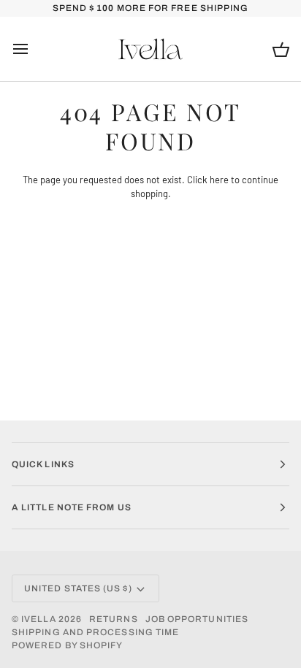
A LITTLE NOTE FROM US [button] (72, 507)
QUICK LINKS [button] (43, 464)
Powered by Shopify (67, 645)
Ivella (38, 619)
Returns (113, 619)
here (219, 179)
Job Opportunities (196, 619)
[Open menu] (34, 49)
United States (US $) (78, 588)
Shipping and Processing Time (95, 632)
